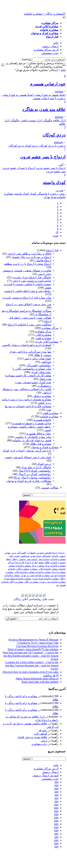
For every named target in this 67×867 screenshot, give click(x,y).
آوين (60, 164)
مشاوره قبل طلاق (40, 443)
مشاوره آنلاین (43, 334)
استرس (40, 552)
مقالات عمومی (49, 487)
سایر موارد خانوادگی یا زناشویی (32, 436)
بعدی (55, 235)
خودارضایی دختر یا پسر (37, 358)
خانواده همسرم (42, 419)
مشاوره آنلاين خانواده (18, 569)
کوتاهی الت (40, 733)
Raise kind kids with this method (40, 681)
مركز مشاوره (43, 565)
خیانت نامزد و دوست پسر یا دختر (32, 280)
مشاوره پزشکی (42, 396)
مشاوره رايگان (31, 581)
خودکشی (46, 361)
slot (56, 782)
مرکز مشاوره (43, 331)
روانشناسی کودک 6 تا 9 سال (34, 470)
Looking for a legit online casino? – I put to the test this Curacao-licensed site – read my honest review (31, 665)
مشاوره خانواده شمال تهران (17, 578)
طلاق (46, 562)
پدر (57, 585)
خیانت (17, 556)
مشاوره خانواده (49, 416)
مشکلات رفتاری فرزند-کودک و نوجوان (28, 480)
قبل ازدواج (52, 250)
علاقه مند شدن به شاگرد (44, 109)
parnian (59, 91)
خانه (55, 42)
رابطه (15, 559)
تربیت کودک (44, 463)
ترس (13, 552)
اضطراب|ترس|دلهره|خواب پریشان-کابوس (26, 345)
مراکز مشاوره (49, 327)
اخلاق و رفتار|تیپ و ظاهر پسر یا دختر (29, 253)
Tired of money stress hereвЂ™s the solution (33, 649)
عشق (41, 562)
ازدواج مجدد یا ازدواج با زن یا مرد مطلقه (27, 263)
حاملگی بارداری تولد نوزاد (36, 467)
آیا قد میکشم (50, 675)
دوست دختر (44, 559)
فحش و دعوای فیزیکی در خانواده (32, 440)
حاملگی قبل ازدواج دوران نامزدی (31, 277)
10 (57, 232)
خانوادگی (46, 556)
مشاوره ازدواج (58, 572)
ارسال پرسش (50, 46)
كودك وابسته (54, 182)
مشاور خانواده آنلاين (48, 569)
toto (56, 788)
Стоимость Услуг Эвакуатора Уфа (37, 642)
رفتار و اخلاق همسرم (38, 433)
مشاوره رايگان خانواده (12, 581)
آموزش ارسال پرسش (45, 775)
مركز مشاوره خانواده (26, 565)
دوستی (22, 559)
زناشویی (54, 562)
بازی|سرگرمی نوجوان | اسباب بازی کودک (27, 450)
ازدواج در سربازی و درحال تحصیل (31, 257)
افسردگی (21, 552)
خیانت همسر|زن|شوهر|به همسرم (31, 423)
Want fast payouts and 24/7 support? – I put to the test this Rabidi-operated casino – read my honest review (30, 656)
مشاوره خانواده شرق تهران (45, 578)
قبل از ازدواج (31, 562)
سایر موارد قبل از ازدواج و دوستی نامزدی (26, 297)
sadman (59, 116)
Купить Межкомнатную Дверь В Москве (33, 639)
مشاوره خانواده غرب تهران (52, 581)
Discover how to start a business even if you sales (30, 671)
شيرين (59, 190)
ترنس (44, 740)
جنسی (62, 556)
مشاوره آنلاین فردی (46, 341)
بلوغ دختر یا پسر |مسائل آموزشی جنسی (27, 457)
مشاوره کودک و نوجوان (44, 447)
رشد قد (43, 730)
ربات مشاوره (39, 743)
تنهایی (8, 552)
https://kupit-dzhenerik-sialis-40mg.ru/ (37, 678)
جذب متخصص (49, 53)
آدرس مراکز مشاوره (46, 49)
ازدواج (61, 552)
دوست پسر (32, 559)
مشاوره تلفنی (43, 338)
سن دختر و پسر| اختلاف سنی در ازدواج (28, 304)
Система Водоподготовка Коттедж (37, 646)
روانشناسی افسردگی (38, 365)
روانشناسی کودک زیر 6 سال (34, 474)
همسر (62, 585)
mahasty (58, 142)
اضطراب (31, 552)
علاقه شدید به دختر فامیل (32, 737)
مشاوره (33, 569)
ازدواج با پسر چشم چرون (43, 156)
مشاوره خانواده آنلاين (24, 572)
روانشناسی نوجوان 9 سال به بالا (32, 477)
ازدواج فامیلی (43, 260)
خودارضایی (35, 556)
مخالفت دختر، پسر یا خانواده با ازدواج (29, 324)
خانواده (55, 556)
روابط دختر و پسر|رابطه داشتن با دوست (27, 290)
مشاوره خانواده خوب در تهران (35, 575)
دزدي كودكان (54, 135)
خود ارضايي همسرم (48, 84)
